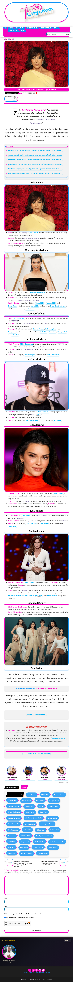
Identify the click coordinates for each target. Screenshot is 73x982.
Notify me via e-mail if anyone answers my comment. (20, 917)
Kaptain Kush (32, 93)
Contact (49, 979)
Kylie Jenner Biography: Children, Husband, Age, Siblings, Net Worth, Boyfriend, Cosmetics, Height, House (35, 173)
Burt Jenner (39, 595)
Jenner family (29, 812)
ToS (44, 979)
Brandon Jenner (28, 595)
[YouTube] (36, 970)
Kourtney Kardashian (37, 292)
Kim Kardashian (18, 318)
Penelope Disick (51, 303)
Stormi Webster (31, 523)
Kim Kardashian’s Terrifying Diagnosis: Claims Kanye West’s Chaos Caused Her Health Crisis (35, 150)
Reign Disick (12, 306)
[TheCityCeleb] (5, 28)
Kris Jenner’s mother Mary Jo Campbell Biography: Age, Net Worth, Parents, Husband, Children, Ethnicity (35, 160)
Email (5, 906)
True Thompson (29, 354)
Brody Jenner (52, 595)
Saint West (52, 332)
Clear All (67, 940)
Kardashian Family (14, 818)
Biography (19, 28)
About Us (23, 979)
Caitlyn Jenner (29, 582)
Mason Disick (39, 303)
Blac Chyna (58, 420)
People (13, 39)
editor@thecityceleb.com (58, 738)
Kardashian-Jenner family (33, 818)
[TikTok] (43, 970)
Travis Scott (12, 526)
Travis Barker (30, 309)
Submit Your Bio (32, 28)
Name (5, 898)
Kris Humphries (51, 329)
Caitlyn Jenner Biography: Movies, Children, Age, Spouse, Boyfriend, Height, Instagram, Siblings (35, 155)
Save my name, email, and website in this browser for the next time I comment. (27, 914)
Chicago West (62, 332)
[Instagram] (39, 970)
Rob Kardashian (43, 412)
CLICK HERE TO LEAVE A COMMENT (36, 715)
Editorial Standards (34, 979)
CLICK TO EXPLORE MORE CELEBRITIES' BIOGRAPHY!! (36, 753)
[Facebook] (29, 970)
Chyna (38, 414)
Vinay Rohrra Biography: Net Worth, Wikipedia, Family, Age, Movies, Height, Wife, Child (49, 863)
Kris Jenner (34, 232)
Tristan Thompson (52, 354)
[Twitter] (33, 970)
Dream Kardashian (32, 420)
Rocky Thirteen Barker (58, 306)
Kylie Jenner (25, 515)
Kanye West (12, 332)
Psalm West (15, 335)
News (56, 28)
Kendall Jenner (58, 493)
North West (44, 332)
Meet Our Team (46, 28)
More (23, 31)
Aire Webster (44, 523)
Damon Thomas (38, 329)
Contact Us (13, 31)
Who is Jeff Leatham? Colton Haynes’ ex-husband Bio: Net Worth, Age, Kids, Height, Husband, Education (23, 864)
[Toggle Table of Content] (14, 98)
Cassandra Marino (14, 595)
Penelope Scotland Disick (44, 836)
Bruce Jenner (26, 801)
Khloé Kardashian (26, 344)
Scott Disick (35, 306)
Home (11, 28)
